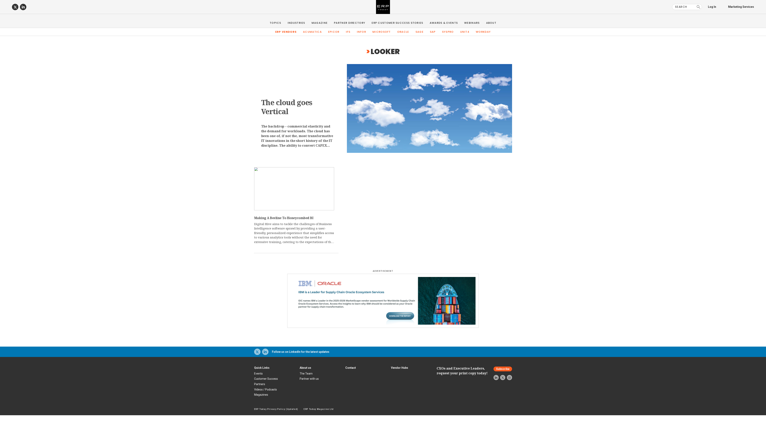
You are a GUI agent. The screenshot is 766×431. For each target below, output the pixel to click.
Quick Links (261, 367)
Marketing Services (741, 6)
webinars (472, 23)
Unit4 (465, 32)
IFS (348, 32)
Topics (275, 23)
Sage (419, 32)
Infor (361, 32)
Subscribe (502, 369)
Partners (259, 384)
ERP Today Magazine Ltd (319, 409)
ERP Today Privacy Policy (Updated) (276, 409)
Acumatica (312, 32)
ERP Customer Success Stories (397, 23)
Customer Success (266, 378)
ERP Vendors (286, 32)
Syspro (448, 32)
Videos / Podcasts (265, 389)
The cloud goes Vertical (286, 107)
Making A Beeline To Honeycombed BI (283, 218)
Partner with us (309, 378)
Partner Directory (349, 23)
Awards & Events (444, 23)
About (491, 23)
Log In (712, 6)
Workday (483, 32)
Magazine (320, 23)
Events (258, 373)
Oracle (403, 32)
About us (305, 367)
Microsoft (381, 32)
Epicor (334, 32)
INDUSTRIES (296, 23)
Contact (350, 367)
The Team (306, 373)
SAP (433, 32)
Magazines (261, 394)
